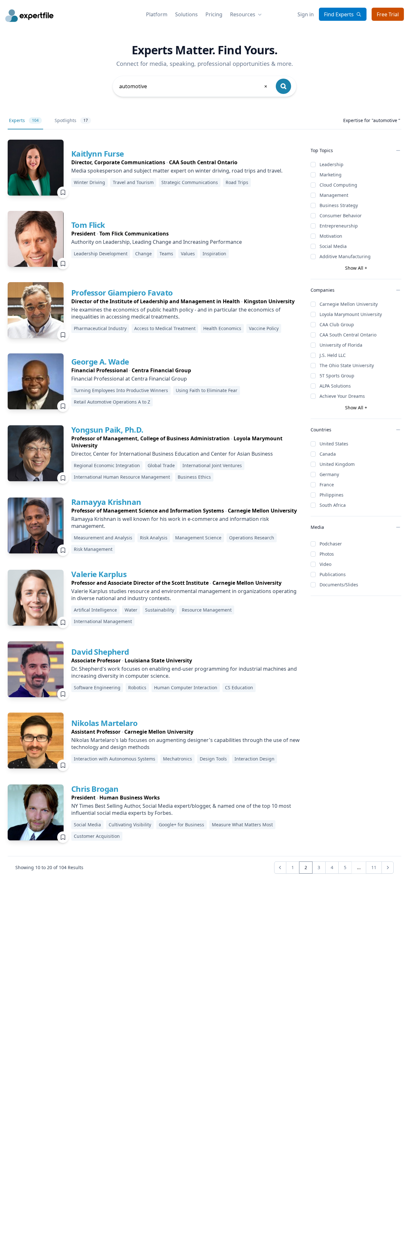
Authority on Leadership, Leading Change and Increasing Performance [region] (156, 241)
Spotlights (71, 120)
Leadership (331, 164)
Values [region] (188, 254)
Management (334, 195)
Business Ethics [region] (194, 477)
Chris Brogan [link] (95, 788)
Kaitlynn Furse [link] (97, 153)
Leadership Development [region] (100, 254)
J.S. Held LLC (333, 355)
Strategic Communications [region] (189, 182)
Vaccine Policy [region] (264, 328)
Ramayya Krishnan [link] (106, 502)
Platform (156, 14)
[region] (176, 162)
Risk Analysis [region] (153, 538)
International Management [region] (103, 621)
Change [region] (143, 254)
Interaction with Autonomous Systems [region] (114, 759)
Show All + (356, 268)
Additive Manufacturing (345, 256)
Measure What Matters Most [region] (242, 825)
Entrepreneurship (339, 226)
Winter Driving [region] (89, 182)
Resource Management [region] (207, 610)
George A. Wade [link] (100, 361)
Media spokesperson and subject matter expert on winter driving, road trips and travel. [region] (176, 170)
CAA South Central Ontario (348, 335)
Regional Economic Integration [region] (107, 465)
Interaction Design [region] (254, 759)
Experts (24, 120)
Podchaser (331, 544)
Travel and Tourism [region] (133, 182)
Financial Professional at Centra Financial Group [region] (129, 378)
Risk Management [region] (93, 549)
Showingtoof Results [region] (49, 867)
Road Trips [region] (237, 182)
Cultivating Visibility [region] (130, 825)
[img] (36, 168)
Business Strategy (339, 205)
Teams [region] (166, 254)
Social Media (333, 246)
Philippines (331, 495)
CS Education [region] (239, 687)
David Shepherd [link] (100, 651)
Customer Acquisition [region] (97, 836)
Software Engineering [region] (97, 687)
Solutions (186, 14)
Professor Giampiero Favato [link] (122, 292)
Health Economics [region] (222, 328)
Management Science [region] (198, 538)
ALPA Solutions (335, 386)
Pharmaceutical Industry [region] (100, 328)
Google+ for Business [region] (181, 825)
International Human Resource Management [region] (122, 477)
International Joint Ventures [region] (212, 465)
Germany (329, 474)
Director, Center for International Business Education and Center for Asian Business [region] (172, 453)
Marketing (331, 175)
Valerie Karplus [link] (99, 574)
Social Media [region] (87, 825)
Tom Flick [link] (88, 225)
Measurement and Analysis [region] (103, 538)
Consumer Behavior (341, 215)
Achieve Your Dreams (342, 396)
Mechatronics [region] (177, 759)
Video (325, 564)
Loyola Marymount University (351, 314)
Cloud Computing (338, 185)
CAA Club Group (337, 324)
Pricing (213, 14)
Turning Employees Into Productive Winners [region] (121, 390)
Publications (333, 574)
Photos (327, 554)
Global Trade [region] (161, 465)
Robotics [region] (137, 687)
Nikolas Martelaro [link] (104, 723)
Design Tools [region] (213, 759)
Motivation (331, 236)
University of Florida (341, 345)
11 (373, 867)
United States (334, 444)
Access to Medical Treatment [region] (165, 328)
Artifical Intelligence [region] (95, 610)
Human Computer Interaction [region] (185, 687)
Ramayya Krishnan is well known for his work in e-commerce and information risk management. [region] (170, 522)
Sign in (305, 14)
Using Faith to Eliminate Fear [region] (206, 390)
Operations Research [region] (251, 538)
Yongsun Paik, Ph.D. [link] (107, 429)
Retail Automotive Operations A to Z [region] (112, 402)
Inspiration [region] (214, 254)
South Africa (333, 505)
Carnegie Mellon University (349, 304)
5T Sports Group (337, 376)
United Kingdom (337, 464)
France (327, 485)
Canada (328, 454)
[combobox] (193, 86)
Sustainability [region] (159, 610)
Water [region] (131, 610)
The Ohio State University (347, 365)
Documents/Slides (339, 585)
